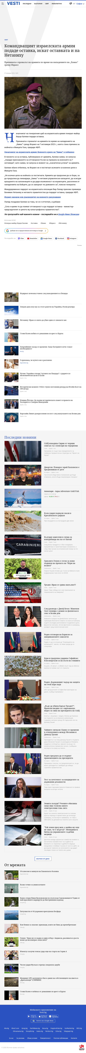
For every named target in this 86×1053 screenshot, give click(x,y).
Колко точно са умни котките (32, 885)
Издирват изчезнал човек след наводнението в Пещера (44, 293)
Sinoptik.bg (30, 1031)
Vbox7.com (15, 1028)
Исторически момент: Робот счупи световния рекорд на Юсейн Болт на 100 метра (50, 388)
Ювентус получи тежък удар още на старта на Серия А (43, 951)
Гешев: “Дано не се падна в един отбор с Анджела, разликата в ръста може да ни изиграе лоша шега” (49, 939)
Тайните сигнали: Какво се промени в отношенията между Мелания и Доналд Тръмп (61, 732)
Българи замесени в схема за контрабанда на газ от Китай (58, 538)
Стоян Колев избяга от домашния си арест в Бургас (41, 333)
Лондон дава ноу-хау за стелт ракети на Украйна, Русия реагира (47, 307)
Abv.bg (6, 1028)
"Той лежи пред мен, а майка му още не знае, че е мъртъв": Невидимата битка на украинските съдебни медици (61, 830)
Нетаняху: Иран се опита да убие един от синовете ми (43, 320)
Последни (27, 4)
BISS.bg (79, 1028)
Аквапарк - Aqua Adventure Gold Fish (61, 491)
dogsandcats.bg (24, 363)
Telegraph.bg (68, 1031)
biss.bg (22, 351)
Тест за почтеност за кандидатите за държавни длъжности (61, 780)
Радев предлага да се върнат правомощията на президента (58, 756)
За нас (11, 1038)
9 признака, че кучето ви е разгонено (36, 360)
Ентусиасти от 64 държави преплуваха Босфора (40, 911)
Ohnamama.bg (18, 1031)
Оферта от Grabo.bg (50, 494)
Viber (22, 238)
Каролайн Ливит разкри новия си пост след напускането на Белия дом (50, 413)
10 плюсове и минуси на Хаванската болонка (39, 871)
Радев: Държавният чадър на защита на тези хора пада (62, 683)
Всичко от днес (43, 859)
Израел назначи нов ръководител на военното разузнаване (32, 197)
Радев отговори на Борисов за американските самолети (58, 635)
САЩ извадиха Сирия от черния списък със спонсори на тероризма (61, 444)
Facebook (61, 238)
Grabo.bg (39, 1031)
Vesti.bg (13, 3)
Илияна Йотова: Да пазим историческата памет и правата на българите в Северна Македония (46, 401)
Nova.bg (45, 1028)
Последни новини (20, 437)
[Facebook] (43, 1041)
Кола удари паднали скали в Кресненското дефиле (57, 514)
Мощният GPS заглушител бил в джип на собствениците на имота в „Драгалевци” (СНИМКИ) (49, 979)
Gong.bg (24, 1028)
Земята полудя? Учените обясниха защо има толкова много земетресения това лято (60, 805)
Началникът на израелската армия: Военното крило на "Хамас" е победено (39, 152)
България (38, 4)
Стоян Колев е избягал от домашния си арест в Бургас (43, 991)
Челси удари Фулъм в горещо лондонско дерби (40, 965)
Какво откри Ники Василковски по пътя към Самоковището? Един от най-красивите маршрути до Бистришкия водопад (50, 899)
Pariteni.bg (49, 1031)
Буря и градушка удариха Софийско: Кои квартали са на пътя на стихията (62, 659)
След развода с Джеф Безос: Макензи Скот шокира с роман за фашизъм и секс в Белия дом (61, 610)
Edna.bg (58, 1031)
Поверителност (45, 1038)
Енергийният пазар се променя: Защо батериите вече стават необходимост (46, 348)
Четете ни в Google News (44, 1021)
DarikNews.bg (35, 1028)
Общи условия (32, 1038)
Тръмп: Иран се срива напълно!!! (60, 584)
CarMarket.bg (69, 1028)
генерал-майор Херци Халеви (16, 223)
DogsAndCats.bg (56, 1028)
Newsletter (33, 238)
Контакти (74, 1038)
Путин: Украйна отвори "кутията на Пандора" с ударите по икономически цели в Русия (45, 374)
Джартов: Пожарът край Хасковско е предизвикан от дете (61, 468)
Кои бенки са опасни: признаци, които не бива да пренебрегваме (48, 925)
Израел (52, 223)
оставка (35, 223)
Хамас (44, 223)
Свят (47, 4)
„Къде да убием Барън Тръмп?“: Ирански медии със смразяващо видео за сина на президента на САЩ (62, 708)
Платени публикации (61, 1038)
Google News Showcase (68, 214)
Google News (47, 238)
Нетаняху (63, 223)
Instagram (73, 238)
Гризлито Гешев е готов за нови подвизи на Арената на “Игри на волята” (59, 563)
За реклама (20, 1038)
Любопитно (57, 4)
